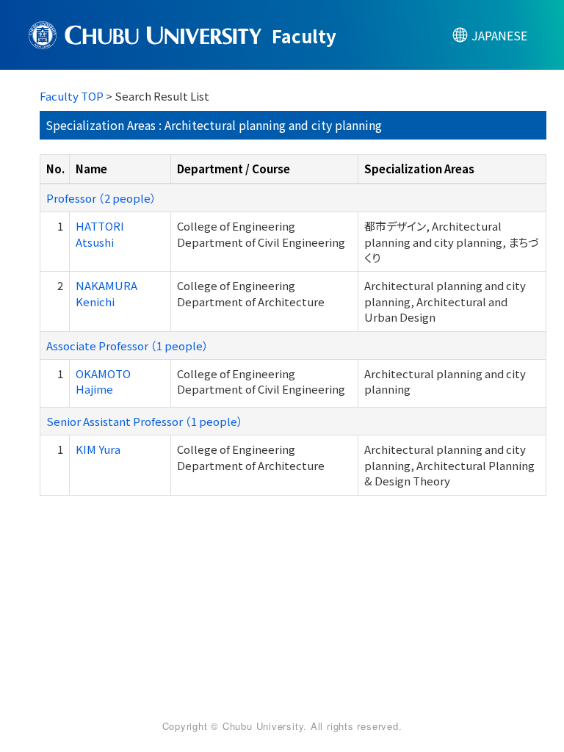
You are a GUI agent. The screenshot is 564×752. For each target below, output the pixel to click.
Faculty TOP (72, 96)
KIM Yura (98, 449)
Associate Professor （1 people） (127, 345)
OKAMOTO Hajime (103, 381)
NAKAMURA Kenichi (106, 293)
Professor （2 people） (101, 198)
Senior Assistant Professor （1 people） (144, 421)
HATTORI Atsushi (100, 233)
